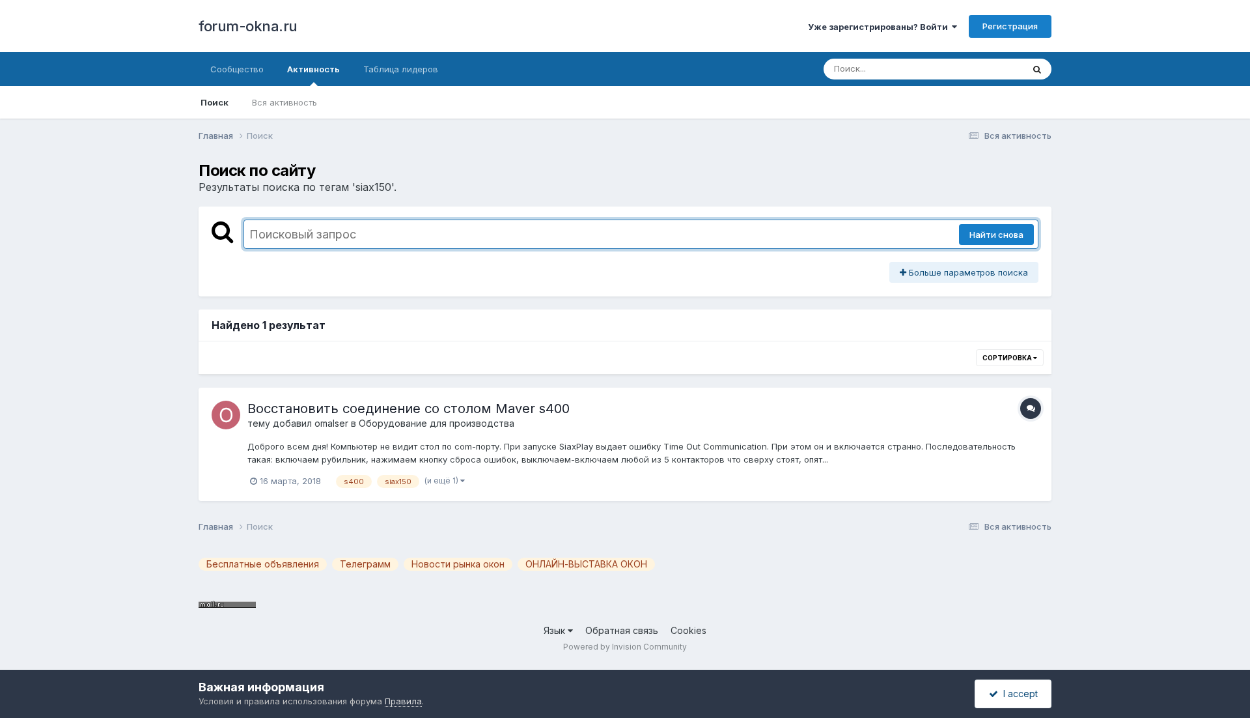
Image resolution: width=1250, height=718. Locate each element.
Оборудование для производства (436, 423)
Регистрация (1010, 26)
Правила (403, 701)
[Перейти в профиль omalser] (226, 415)
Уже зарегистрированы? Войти (880, 27)
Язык (556, 630)
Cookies (688, 630)
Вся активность (284, 102)
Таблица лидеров (400, 69)
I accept (1018, 693)
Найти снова (996, 234)
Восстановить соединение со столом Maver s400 (408, 408)
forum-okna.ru (248, 26)
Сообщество (237, 69)
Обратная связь (621, 630)
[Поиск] (1037, 69)
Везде (993, 69)
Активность (313, 69)
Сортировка (1007, 358)
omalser (331, 423)
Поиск (215, 102)
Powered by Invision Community (625, 647)
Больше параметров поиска (967, 272)
